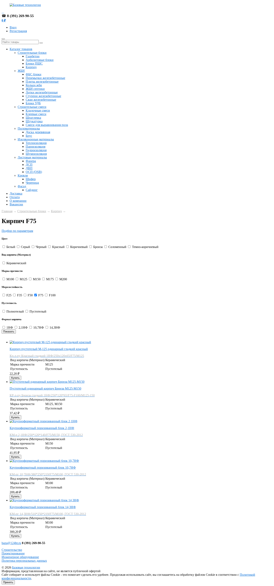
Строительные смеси (32, 107)
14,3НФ (54, 327)
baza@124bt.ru (11, 543)
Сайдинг (32, 190)
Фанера (31, 161)
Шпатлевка (33, 117)
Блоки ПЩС (34, 63)
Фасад (22, 186)
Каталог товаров (21, 49)
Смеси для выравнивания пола (47, 125)
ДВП (29, 168)
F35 (19, 295)
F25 (9, 295)
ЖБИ (21, 70)
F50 (30, 295)
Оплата (15, 197)
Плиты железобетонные (42, 81)
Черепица (32, 182)
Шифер (31, 179)
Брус (29, 135)
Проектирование (13, 553)
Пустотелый (37, 311)
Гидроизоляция (36, 150)
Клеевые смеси (36, 114)
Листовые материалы (32, 157)
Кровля (23, 175)
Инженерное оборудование (20, 557)
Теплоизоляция (36, 143)
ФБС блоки (33, 74)
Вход (13, 27)
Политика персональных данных (24, 560)
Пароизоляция (35, 146)
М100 (10, 279)
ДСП (29, 164)
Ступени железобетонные (43, 96)
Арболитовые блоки (40, 60)
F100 (52, 295)
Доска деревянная (38, 132)
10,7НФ (38, 327)
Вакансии (16, 204)
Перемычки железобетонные (45, 78)
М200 (63, 279)
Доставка (16, 193)
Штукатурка (34, 121)
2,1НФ (23, 327)
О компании (18, 200)
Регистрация (18, 31)
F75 (41, 295)
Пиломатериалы (29, 128)
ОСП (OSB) (34, 172)
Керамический (16, 263)
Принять (8, 582)
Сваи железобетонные (41, 99)
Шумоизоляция (36, 153)
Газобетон (33, 56)
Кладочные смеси (38, 110)
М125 (23, 279)
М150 (36, 279)
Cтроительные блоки (32, 52)
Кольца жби (34, 85)
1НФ (10, 327)
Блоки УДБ (33, 103)
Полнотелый (15, 311)
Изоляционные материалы (36, 139)
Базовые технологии (26, 567)
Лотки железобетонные (42, 92)
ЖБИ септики (35, 88)
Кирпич (31, 67)
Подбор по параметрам (17, 231)
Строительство (12, 549)
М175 (50, 279)
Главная (7, 211)
